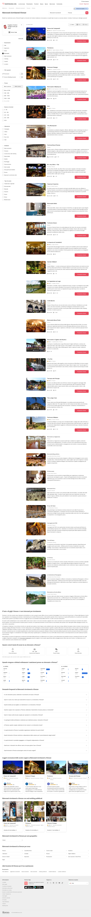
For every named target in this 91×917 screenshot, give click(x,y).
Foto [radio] (79, 24)
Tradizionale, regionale (9, 183)
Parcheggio (6, 161)
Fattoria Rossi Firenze (53, 145)
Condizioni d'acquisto (6, 886)
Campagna (6, 129)
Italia (73, 883)
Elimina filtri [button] (21, 38)
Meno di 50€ (7, 90)
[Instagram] (56, 883)
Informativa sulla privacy (7, 888)
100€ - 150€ (7, 98)
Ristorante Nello (52, 203)
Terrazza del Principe (53, 378)
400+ (5, 120)
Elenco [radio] (72, 24)
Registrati (86, 4)
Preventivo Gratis (81, 41)
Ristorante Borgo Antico (53, 454)
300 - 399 (6, 117)
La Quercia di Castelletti (54, 242)
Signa (3, 859)
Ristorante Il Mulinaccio (54, 87)
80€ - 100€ (7, 95)
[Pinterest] (53, 883)
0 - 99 (5, 109)
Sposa (41, 4)
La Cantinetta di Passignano (54, 575)
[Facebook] (47, 883)
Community (59, 4)
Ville (5, 45)
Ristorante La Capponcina (53, 436)
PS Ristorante (50, 471)
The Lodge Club (52, 398)
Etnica (5, 197)
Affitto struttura (18, 86)
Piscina (5, 172)
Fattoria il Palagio (52, 67)
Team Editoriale (5, 901)
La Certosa (50, 557)
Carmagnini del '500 (52, 523)
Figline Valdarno (71, 853)
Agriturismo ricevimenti (15, 871)
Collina (5, 131)
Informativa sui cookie (7, 890)
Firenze (4, 850)
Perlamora (50, 48)
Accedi (81, 4)
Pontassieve (49, 856)
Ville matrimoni (5, 871)
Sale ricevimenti (7, 56)
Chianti (3, 840)
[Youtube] (59, 883)
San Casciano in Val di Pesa (74, 856)
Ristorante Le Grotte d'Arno (54, 592)
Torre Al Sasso (50, 540)
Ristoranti (6, 53)
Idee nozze (52, 4)
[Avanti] (88, 777)
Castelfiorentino (28, 850)
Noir (48, 106)
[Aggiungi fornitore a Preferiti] (43, 29)
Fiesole (48, 853)
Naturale (6, 189)
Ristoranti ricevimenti (20, 8)
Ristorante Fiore (51, 488)
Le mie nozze (22, 4)
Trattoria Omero (52, 223)
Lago (5, 139)
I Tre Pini (49, 359)
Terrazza (6, 151)
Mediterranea (7, 199)
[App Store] (29, 888)
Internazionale (7, 186)
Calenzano (4, 853)
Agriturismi (6, 48)
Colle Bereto (51, 301)
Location (6, 64)
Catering (6, 58)
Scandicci (70, 850)
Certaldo (26, 853)
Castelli (6, 61)
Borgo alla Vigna (51, 506)
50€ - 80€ (6, 93)
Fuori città (6, 137)
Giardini (6, 159)
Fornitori (36, 4)
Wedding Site (5, 905)
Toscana (28, 8)
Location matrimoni (62, 871)
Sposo (46, 4)
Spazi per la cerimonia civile (10, 175)
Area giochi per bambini (9, 169)
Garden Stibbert (52, 262)
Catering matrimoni (43, 871)
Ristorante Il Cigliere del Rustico (56, 339)
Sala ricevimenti (7, 148)
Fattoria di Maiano (52, 417)
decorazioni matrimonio (25, 638)
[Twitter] (50, 883)
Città (5, 134)
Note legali (4, 884)
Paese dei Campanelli (53, 28)
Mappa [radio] (85, 24)
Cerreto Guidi (49, 850)
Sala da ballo (7, 156)
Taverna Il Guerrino (52, 184)
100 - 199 (6, 112)
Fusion (5, 194)
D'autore (6, 191)
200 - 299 (6, 115)
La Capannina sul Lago (54, 281)
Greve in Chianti (6, 856)
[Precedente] (2, 777)
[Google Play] (39, 888)
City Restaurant (52, 125)
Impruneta (26, 856)
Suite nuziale (7, 167)
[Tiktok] (62, 883)
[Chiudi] (21, 24)
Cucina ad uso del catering (10, 153)
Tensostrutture (7, 164)
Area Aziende (86, 1)
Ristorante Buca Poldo (54, 320)
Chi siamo (4, 899)
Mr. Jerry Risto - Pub (53, 164)
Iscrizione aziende (6, 897)
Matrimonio (4, 8)
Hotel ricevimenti (25, 871)
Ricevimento (30, 4)
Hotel (5, 50)
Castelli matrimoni (52, 871)
